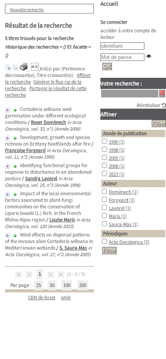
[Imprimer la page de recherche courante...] (24, 68)
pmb (66, 297)
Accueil (109, 3)
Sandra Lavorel (41, 178)
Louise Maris (62, 219)
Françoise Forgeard (25, 150)
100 (66, 285)
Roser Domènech (48, 122)
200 (82, 285)
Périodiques (115, 233)
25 (38, 285)
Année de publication (125, 133)
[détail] (7, 109)
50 (52, 285)
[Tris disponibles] (35, 68)
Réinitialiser (149, 105)
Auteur (110, 183)
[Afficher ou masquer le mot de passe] (148, 56)
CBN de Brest (41, 297)
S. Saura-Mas (73, 248)
